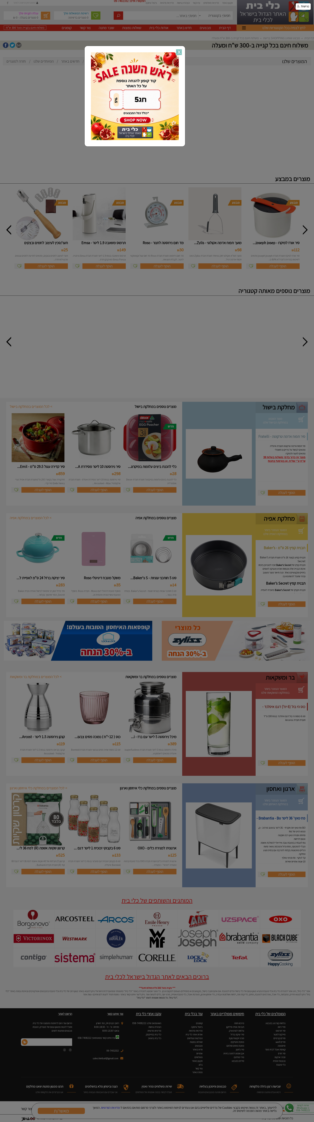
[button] (303, 6)
